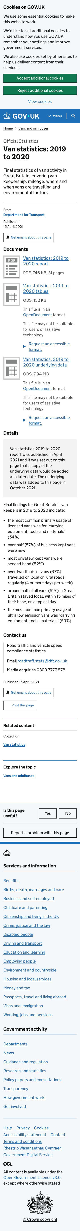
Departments (15, 1044)
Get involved (14, 1106)
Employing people (19, 961)
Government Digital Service (28, 1154)
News (8, 1052)
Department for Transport (24, 215)
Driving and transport (22, 943)
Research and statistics (24, 1070)
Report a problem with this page (40, 832)
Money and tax (16, 987)
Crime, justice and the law (26, 925)
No (71, 813)
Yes (51, 813)
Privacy (23, 1128)
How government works (24, 1097)
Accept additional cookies (40, 78)
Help (7, 1128)
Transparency (15, 1088)
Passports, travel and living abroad (34, 996)
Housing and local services (27, 979)
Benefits (10, 880)
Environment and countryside (29, 970)
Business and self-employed (28, 898)
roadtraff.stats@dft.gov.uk (42, 661)
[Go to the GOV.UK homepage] (21, 116)
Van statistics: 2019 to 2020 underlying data (46, 362)
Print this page (23, 705)
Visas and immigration (23, 1005)
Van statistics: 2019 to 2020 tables (46, 288)
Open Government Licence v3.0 (32, 1177)
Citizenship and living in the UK (31, 916)
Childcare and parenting (25, 907)
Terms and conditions (22, 1141)
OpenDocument (37, 314)
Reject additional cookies (40, 90)
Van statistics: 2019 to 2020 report (46, 261)
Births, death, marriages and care (33, 889)
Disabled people (18, 934)
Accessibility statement (24, 1134)
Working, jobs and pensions (28, 1014)
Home (8, 128)
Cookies (41, 1128)
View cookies (40, 101)
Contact (57, 1134)
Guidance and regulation (25, 1061)
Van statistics (14, 744)
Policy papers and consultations (32, 1079)
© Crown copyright (40, 1219)
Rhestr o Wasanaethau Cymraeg (32, 1148)
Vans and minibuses (33, 128)
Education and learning (24, 952)
